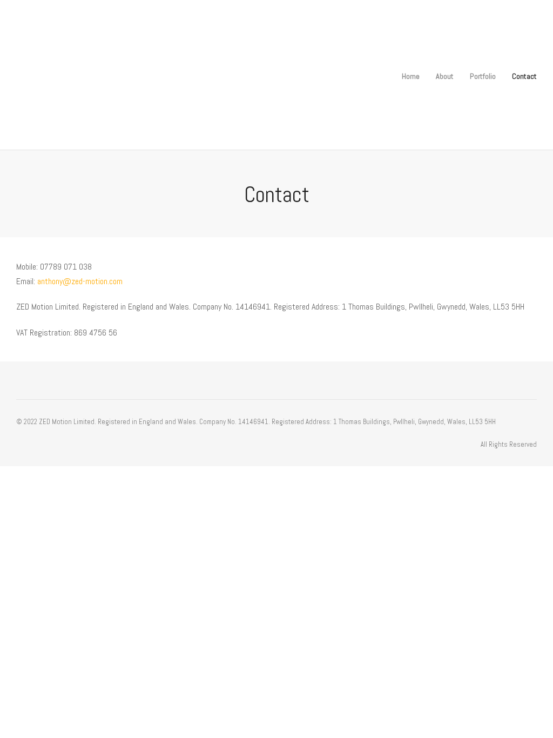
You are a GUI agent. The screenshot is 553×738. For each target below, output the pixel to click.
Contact (524, 76)
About (445, 76)
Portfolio (483, 76)
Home (411, 76)
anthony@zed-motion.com (80, 281)
